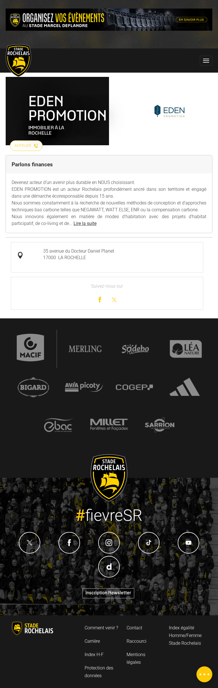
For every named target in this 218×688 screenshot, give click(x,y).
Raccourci (136, 641)
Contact (134, 627)
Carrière (92, 641)
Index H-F (94, 654)
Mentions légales (136, 658)
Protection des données (99, 671)
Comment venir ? (101, 627)
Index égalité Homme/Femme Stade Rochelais (185, 635)
